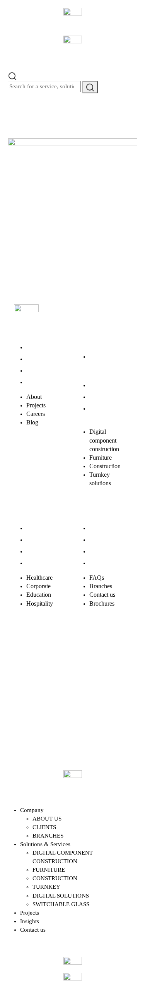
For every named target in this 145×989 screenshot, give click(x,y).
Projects (36, 358)
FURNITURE (48, 870)
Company (32, 810)
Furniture (100, 385)
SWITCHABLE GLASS (60, 904)
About (34, 347)
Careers (35, 370)
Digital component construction (104, 365)
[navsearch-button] (12, 75)
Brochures (101, 563)
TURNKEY (46, 887)
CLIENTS (44, 827)
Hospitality (39, 563)
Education (38, 551)
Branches (100, 539)
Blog (32, 382)
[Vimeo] (23, 675)
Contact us (102, 551)
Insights (29, 921)
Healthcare (39, 528)
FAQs (96, 528)
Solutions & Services (45, 844)
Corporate (38, 539)
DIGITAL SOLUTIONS (60, 896)
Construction (105, 396)
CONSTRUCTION (54, 878)
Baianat (42, 715)
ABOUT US (46, 819)
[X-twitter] (49, 653)
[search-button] (90, 87)
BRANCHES (47, 836)
